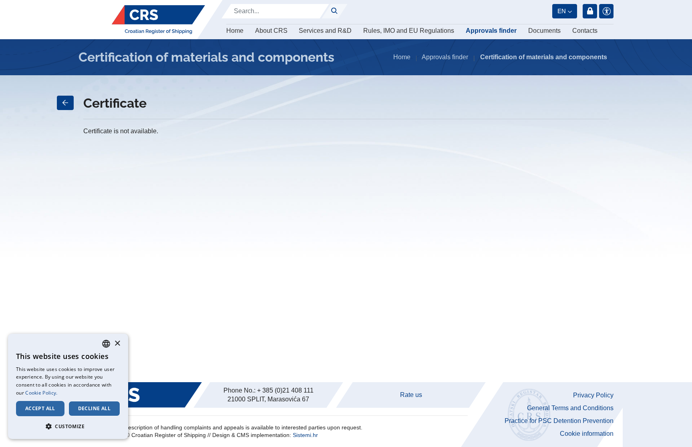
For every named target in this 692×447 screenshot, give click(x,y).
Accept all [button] (40, 408)
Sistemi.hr (305, 435)
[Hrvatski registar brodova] (158, 19)
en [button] (561, 11)
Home (234, 30)
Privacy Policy (593, 395)
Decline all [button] (94, 408)
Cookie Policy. (41, 392)
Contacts (584, 30)
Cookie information (587, 433)
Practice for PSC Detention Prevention (559, 420)
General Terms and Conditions (570, 408)
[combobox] (106, 344)
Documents (544, 30)
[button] (68, 426)
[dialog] (68, 386)
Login (590, 11)
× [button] (117, 344)
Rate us (411, 394)
